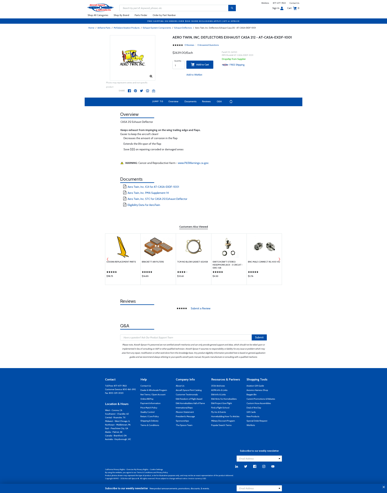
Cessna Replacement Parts (121, 261)
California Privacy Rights (115, 469)
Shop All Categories (98, 15)
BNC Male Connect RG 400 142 (264, 261)
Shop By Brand (121, 15)
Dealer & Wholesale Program (153, 390)
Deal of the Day (254, 407)
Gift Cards (251, 412)
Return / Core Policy (149, 416)
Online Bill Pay (146, 399)
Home (91, 27)
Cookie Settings (156, 469)
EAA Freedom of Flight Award (189, 399)
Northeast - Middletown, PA (117, 424)
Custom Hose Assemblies (259, 403)
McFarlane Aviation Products (127, 27)
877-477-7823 (279, 3)
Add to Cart (201, 64)
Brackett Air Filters (153, 261)
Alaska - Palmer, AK (113, 432)
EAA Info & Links (218, 394)
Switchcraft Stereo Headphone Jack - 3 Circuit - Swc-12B (228, 264)
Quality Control (147, 412)
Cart (293, 8)
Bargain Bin (252, 394)
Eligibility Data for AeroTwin (144, 204)
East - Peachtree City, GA (116, 428)
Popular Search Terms (221, 425)
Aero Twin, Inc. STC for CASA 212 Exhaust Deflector (157, 198)
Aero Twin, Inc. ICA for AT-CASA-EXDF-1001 (153, 186)
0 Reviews (189, 45)
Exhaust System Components (157, 27)
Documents (190, 101)
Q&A (219, 101)
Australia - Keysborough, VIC (118, 439)
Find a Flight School (220, 407)
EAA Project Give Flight (221, 403)
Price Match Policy (148, 407)
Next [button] (279, 259)
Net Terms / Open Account (152, 394)
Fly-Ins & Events (218, 412)
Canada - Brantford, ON (116, 435)
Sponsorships (182, 420)
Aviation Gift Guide (255, 385)
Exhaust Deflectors (183, 27)
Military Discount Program (223, 420)
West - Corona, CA (113, 410)
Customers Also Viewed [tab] (193, 226)
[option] (132, 58)
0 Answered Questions (208, 45)
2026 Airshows (218, 385)
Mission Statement (185, 412)
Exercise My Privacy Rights (137, 469)
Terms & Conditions (149, 425)
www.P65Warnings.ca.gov (193, 162)
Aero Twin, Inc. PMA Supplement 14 (148, 192)
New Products (253, 416)
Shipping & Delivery (149, 420)
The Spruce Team (184, 425)
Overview (173, 101)
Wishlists (265, 3)
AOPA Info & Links (219, 390)
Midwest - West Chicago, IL (117, 421)
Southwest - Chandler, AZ (117, 413)
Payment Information (150, 403)
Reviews (206, 101)
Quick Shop (122, 277)
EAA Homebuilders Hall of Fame (190, 403)
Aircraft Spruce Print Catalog (189, 390)
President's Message (185, 416)
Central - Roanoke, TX (115, 417)
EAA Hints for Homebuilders (224, 399)
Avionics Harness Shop (257, 390)
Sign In (275, 8)
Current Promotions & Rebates (261, 399)
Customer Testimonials (187, 394)
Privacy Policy (162, 472)
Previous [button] (107, 259)
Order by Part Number (164, 15)
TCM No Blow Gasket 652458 (192, 261)
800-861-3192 (129, 389)
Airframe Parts (104, 27)
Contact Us (294, 3)
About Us (180, 385)
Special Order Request (257, 420)
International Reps (184, 407)
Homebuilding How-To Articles (225, 416)
